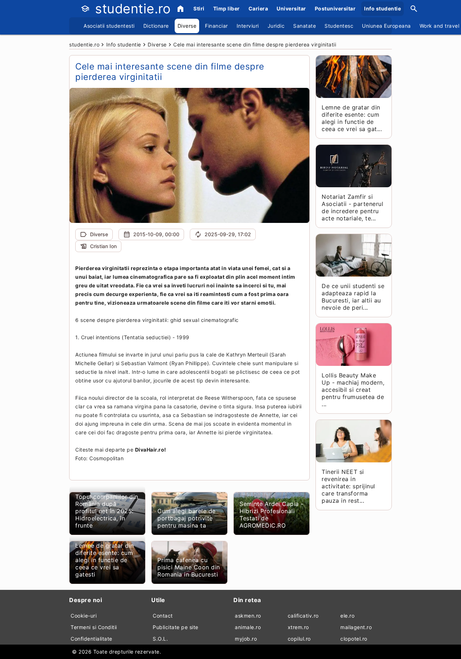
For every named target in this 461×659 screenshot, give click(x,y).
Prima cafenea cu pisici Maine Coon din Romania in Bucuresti (188, 567)
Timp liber (226, 8)
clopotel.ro (353, 639)
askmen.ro (248, 616)
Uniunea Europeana (386, 26)
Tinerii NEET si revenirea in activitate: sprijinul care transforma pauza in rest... (348, 486)
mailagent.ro (356, 627)
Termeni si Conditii (94, 627)
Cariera (258, 8)
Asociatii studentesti (109, 26)
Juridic (276, 26)
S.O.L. (160, 639)
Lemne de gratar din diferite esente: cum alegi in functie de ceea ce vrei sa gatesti (104, 560)
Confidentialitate (91, 639)
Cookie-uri (84, 616)
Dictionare (156, 26)
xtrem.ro (298, 627)
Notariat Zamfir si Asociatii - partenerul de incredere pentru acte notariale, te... (352, 207)
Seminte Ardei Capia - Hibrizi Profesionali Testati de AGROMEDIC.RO (272, 514)
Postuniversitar (335, 8)
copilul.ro (299, 639)
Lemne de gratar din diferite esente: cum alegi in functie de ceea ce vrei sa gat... (352, 118)
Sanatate (304, 26)
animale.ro (248, 627)
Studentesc (339, 26)
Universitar (291, 8)
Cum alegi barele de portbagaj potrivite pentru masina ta (186, 518)
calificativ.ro (303, 616)
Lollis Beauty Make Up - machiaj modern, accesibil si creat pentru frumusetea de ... (353, 390)
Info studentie (382, 8)
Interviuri (248, 26)
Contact (163, 616)
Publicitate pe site (175, 627)
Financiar (216, 26)
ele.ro (347, 616)
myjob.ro (246, 639)
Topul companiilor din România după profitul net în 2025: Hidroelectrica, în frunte (106, 511)
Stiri (199, 8)
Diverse (187, 26)
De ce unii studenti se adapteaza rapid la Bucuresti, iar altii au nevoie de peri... (353, 296)
